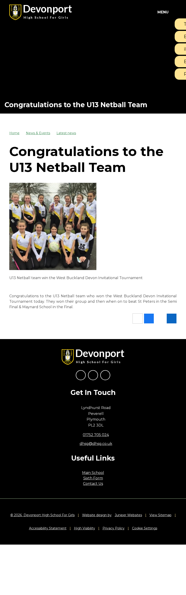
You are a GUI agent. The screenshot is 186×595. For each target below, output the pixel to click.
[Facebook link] (81, 375)
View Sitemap (160, 515)
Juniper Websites (128, 515)
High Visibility (84, 528)
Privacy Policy (114, 528)
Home (14, 133)
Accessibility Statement (47, 528)
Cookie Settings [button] (144, 528)
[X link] (93, 375)
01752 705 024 (96, 435)
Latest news (66, 133)
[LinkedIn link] (105, 375)
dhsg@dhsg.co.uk (96, 443)
